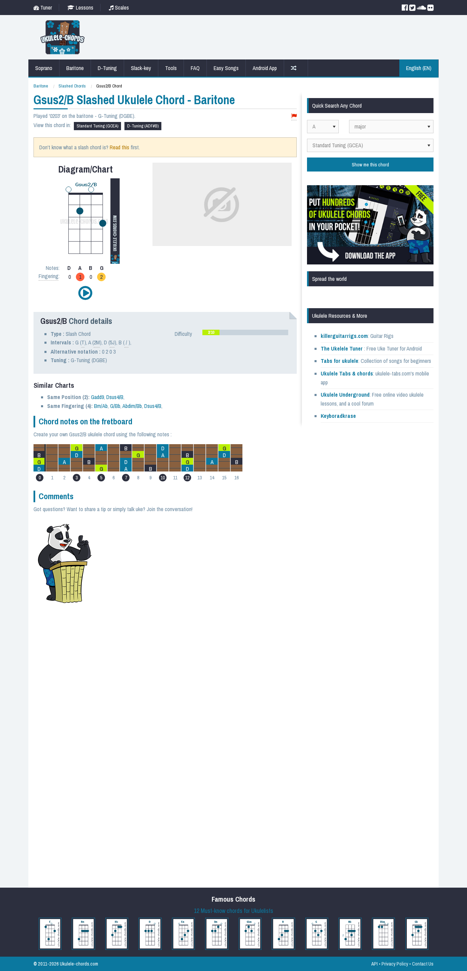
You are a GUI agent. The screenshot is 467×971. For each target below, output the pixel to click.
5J (112, 342)
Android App (265, 68)
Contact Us (422, 963)
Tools (171, 68)
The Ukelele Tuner (342, 348)
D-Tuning (107, 68)
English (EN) (418, 68)
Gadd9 (97, 397)
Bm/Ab (101, 406)
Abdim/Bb (132, 406)
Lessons (84, 7)
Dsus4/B (114, 397)
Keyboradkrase (338, 416)
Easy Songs (226, 68)
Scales (121, 7)
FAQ (195, 68)
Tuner (45, 7)
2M (97, 342)
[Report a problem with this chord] (294, 116)
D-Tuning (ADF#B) (143, 126)
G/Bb (115, 406)
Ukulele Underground (345, 394)
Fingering (48, 276)
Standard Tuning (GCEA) (97, 126)
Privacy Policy (395, 963)
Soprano (43, 68)
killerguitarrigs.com (344, 336)
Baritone (75, 68)
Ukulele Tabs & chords (347, 373)
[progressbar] (245, 332)
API (374, 963)
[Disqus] (198, 613)
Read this (119, 147)
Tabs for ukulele (339, 361)
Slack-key (141, 68)
